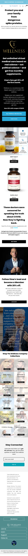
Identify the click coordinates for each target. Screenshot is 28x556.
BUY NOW (14, 241)
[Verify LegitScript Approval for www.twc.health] (14, 545)
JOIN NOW (14, 301)
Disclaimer (14, 519)
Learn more (14, 119)
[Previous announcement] (1, 2)
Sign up (14, 464)
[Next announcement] (27, 2)
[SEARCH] (20, 6)
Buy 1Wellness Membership (14, 113)
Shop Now (7, 369)
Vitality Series (13, 231)
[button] (25, 6)
